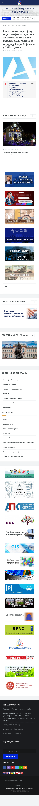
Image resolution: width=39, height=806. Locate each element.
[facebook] (4, 767)
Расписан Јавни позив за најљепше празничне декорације (15, 153)
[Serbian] (19, 773)
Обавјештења (6, 18)
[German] (12, 773)
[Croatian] (4, 773)
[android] (21, 767)
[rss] (25, 767)
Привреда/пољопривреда (12, 398)
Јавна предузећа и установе (13, 403)
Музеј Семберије (9, 447)
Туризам (6, 394)
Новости (6, 419)
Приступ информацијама (12, 452)
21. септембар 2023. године (13, 51)
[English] (7, 773)
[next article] (32, 18)
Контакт (18, 785)
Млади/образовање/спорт (13, 389)
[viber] (9, 767)
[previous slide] (31, 115)
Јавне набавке (8, 438)
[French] (9, 773)
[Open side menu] (2, 3)
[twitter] (17, 767)
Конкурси (6, 433)
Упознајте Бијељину (10, 380)
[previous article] (36, 18)
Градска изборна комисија (13, 456)
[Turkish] (22, 773)
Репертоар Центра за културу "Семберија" (18, 442)
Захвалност (28, 783)
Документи (7, 407)
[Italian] (14, 773)
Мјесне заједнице (9, 384)
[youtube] (13, 767)
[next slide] (34, 115)
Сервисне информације (11, 429)
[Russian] (17, 773)
